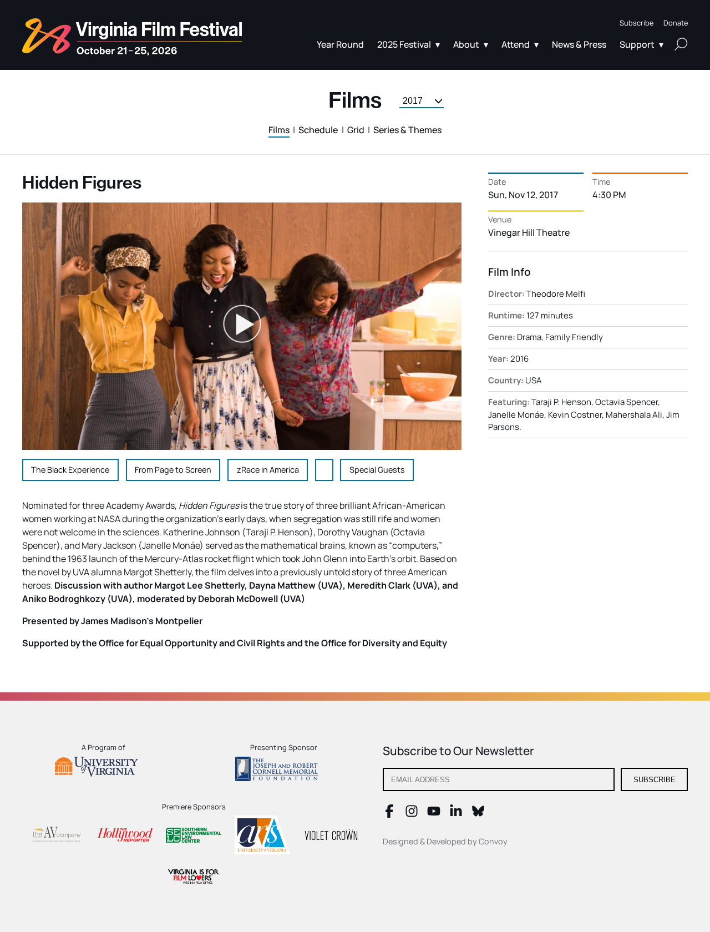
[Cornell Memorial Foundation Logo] (283, 770)
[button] (636, 23)
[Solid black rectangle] (331, 836)
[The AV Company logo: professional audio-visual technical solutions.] (56, 837)
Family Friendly (574, 337)
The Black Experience (70, 469)
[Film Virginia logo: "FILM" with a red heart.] (193, 878)
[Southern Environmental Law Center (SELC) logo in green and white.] (193, 837)
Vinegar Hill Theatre (529, 232)
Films (279, 130)
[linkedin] (456, 814)
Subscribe (654, 780)
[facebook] (389, 814)
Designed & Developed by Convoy (445, 841)
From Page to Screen (173, 469)
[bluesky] (478, 814)
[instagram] (411, 814)
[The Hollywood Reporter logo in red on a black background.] (125, 836)
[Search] (681, 43)
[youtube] (433, 814)
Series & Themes (407, 130)
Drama (529, 337)
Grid (355, 130)
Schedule (318, 130)
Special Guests (377, 469)
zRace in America (268, 469)
